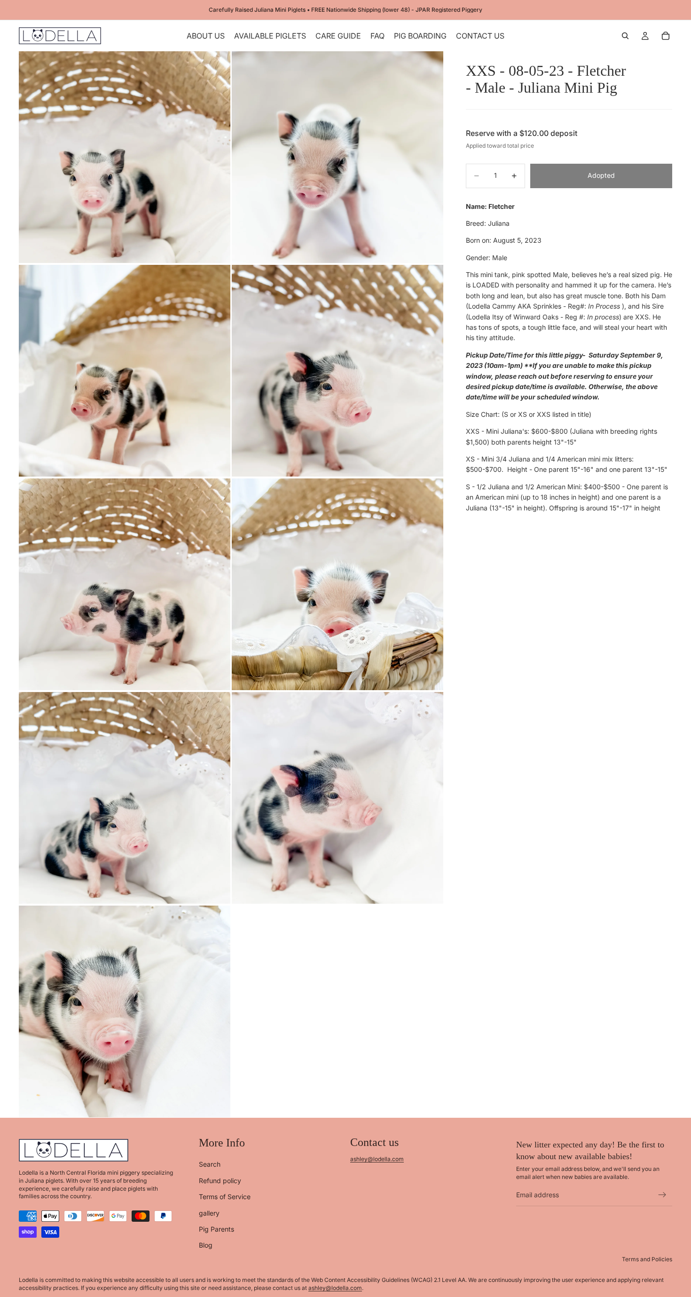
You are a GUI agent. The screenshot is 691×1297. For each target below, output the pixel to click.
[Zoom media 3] (124, 371)
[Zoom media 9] (124, 1011)
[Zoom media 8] (337, 798)
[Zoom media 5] (124, 584)
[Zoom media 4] (337, 371)
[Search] (625, 35)
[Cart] (665, 35)
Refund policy (220, 1180)
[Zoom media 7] (124, 798)
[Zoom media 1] (124, 157)
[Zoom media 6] (337, 584)
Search (209, 1164)
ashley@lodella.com (377, 1158)
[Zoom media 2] (337, 157)
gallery (209, 1213)
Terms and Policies (647, 1258)
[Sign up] (662, 1195)
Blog (205, 1245)
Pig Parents (216, 1229)
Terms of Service (225, 1197)
